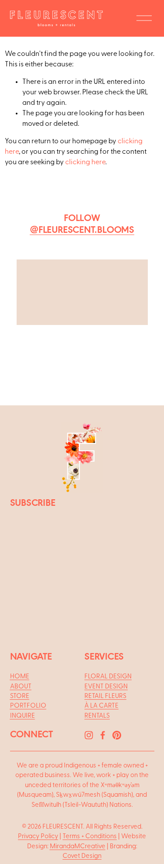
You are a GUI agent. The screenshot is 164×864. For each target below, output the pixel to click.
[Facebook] (102, 735)
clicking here (85, 162)
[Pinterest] (116, 735)
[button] (41, 307)
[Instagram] (88, 735)
